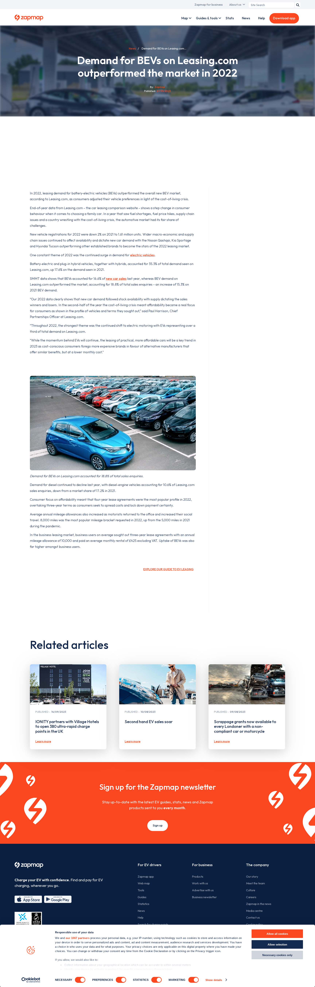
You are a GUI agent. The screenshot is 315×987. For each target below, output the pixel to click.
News (246, 18)
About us (235, 4)
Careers (251, 897)
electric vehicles (142, 255)
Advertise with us (203, 890)
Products (197, 876)
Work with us (200, 883)
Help (261, 18)
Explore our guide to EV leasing (168, 569)
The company (257, 865)
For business (202, 865)
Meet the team (255, 883)
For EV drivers (149, 865)
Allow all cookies (277, 933)
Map (184, 18)
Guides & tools (207, 18)
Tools (141, 890)
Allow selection (277, 944)
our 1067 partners (78, 937)
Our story (252, 876)
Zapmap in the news (258, 904)
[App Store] (28, 899)
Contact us (253, 917)
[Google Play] (57, 899)
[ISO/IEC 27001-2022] (28, 920)
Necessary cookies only (277, 955)
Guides (142, 897)
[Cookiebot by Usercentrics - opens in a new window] (31, 980)
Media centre (254, 911)
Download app (284, 18)
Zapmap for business (209, 4)
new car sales (116, 278)
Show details (213, 979)
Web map (144, 883)
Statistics (143, 904)
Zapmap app (146, 876)
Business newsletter (204, 897)
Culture (250, 890)
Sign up (157, 825)
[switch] (121, 980)
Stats (230, 18)
